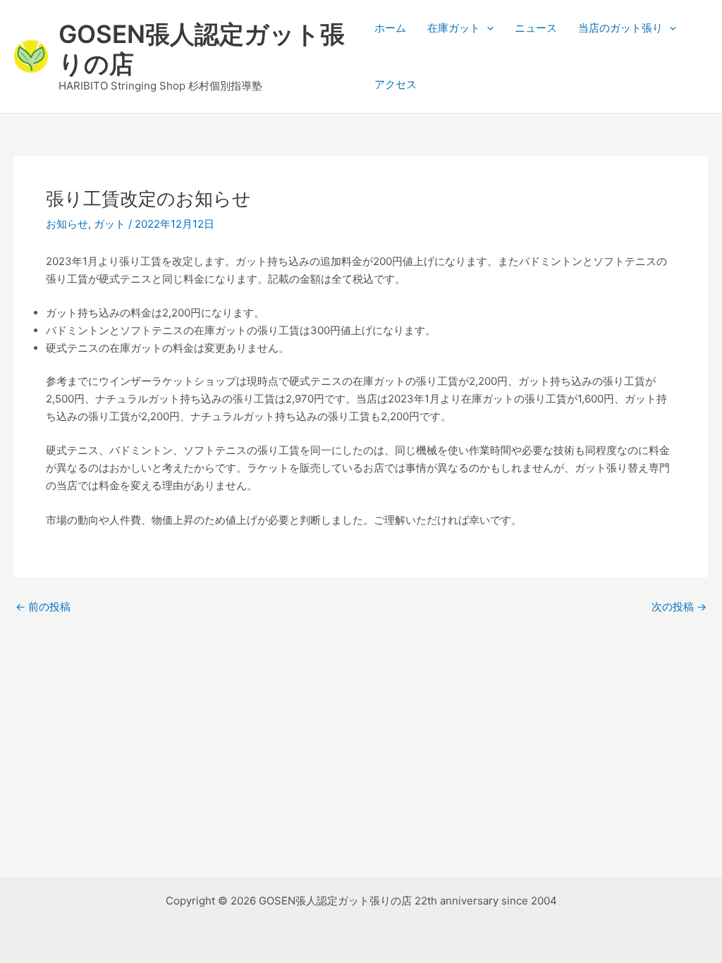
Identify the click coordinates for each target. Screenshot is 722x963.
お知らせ (67, 224)
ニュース (536, 28)
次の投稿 (678, 606)
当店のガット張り (620, 28)
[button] (487, 28)
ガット (110, 224)
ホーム (390, 28)
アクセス (395, 84)
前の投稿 (43, 606)
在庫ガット (453, 28)
